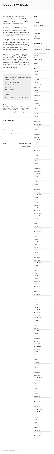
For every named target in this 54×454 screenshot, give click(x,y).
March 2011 (36, 202)
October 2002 (37, 438)
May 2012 (36, 181)
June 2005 (36, 354)
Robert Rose (20, 16)
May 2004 (36, 388)
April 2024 (36, 71)
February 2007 (37, 307)
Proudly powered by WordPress (10, 450)
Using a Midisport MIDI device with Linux (25, 108)
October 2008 (37, 260)
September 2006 (38, 317)
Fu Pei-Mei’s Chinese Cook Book (41, 46)
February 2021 (37, 95)
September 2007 (38, 294)
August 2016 (37, 126)
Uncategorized (37, 38)
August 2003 (37, 411)
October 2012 (37, 171)
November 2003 (37, 404)
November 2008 (37, 257)
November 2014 (37, 134)
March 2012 (36, 184)
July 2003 (36, 414)
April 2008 (36, 275)
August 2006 (37, 320)
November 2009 (37, 231)
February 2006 (37, 333)
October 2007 (37, 291)
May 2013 (36, 158)
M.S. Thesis (36, 22)
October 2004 (37, 375)
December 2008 (37, 255)
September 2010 (38, 213)
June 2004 (36, 385)
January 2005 (37, 367)
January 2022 (37, 82)
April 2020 (36, 100)
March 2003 (36, 425)
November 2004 (37, 372)
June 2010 (36, 218)
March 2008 (36, 278)
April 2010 (36, 223)
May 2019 (36, 111)
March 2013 (36, 163)
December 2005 (37, 338)
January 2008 (37, 283)
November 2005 (37, 341)
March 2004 (36, 393)
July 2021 (36, 90)
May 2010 (36, 221)
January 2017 (37, 116)
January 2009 (37, 252)
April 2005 (36, 359)
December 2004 (37, 370)
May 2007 (36, 302)
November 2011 (37, 189)
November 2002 (37, 435)
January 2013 (37, 166)
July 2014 (36, 142)
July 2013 (36, 155)
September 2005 (38, 346)
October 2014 (37, 137)
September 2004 (38, 377)
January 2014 (37, 147)
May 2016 (36, 129)
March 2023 (36, 79)
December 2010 (37, 210)
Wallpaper (8, 67)
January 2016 (37, 132)
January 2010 (37, 226)
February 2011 (37, 205)
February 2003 (37, 427)
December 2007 (37, 286)
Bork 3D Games (37, 19)
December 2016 (37, 118)
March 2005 (36, 362)
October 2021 (37, 87)
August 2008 (37, 265)
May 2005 (36, 357)
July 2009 (36, 239)
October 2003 (37, 406)
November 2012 (37, 168)
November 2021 (37, 84)
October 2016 (37, 121)
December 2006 (37, 312)
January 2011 (36, 207)
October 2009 (37, 234)
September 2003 (38, 409)
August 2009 (37, 236)
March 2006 (36, 330)
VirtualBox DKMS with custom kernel (15, 108)
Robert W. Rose (15, 4)
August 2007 (37, 296)
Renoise (24, 27)
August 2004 (37, 380)
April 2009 (36, 247)
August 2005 (37, 349)
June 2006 (36, 325)
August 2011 (36, 197)
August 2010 (37, 215)
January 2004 (37, 398)
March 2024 (36, 74)
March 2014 (36, 145)
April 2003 (36, 422)
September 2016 (37, 124)
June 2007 (36, 299)
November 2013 (37, 153)
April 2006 (36, 328)
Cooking (36, 30)
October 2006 (37, 315)
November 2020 (37, 98)
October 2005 (37, 343)
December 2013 (37, 150)
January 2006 (37, 336)
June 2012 (36, 179)
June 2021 (36, 92)
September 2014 (37, 139)
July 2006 (36, 323)
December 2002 (37, 432)
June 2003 (36, 417)
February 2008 (37, 281)
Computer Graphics (38, 25)
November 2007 (37, 289)
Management (37, 33)
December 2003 (37, 401)
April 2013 (36, 160)
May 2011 (36, 200)
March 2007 (36, 304)
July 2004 (36, 383)
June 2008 (36, 270)
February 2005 (37, 364)
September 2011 (37, 194)
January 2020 (37, 108)
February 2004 (37, 396)
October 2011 (37, 192)
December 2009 (37, 228)
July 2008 (36, 268)
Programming (9, 120)
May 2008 (36, 273)
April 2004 (36, 391)
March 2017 (36, 113)
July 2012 (36, 176)
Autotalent (27, 29)
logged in (12, 133)
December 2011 (37, 187)
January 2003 (37, 430)
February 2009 (37, 249)
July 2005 (36, 351)
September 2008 (38, 262)
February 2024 (37, 77)
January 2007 (37, 309)
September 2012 (37, 173)
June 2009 (36, 241)
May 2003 (36, 419)
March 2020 (36, 103)
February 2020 (37, 105)
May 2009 (36, 244)
